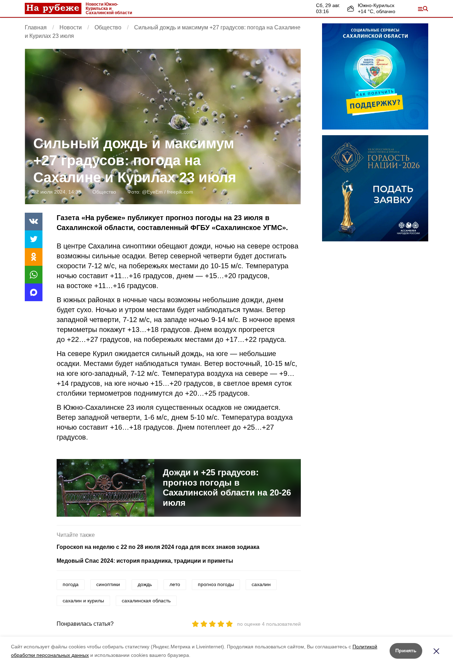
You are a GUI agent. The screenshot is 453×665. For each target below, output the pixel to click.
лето (175, 584)
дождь (145, 584)
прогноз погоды (216, 584)
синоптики (108, 584)
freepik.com (180, 192)
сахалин (261, 584)
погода (71, 584)
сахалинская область (146, 600)
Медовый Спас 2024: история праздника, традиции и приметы (145, 561)
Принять (406, 650)
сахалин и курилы (83, 600)
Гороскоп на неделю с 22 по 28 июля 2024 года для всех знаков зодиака (158, 547)
